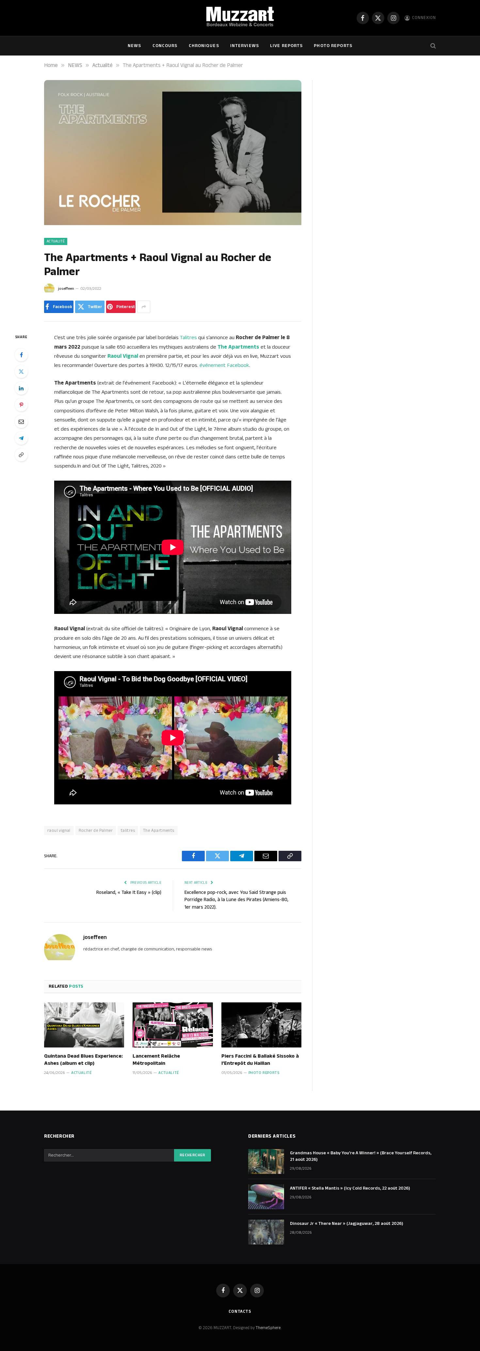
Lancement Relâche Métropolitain (156, 1060)
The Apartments (158, 830)
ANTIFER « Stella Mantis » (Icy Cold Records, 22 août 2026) (350, 1188)
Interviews (244, 45)
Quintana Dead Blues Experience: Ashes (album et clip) (83, 1060)
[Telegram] (21, 438)
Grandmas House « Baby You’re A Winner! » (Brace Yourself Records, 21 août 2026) (360, 1156)
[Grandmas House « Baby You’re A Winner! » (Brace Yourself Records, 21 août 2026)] (266, 1161)
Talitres (188, 337)
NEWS (134, 45)
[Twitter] (21, 371)
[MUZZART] (240, 18)
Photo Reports (333, 45)
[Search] (432, 46)
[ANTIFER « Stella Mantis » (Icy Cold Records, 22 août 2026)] (266, 1196)
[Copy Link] (21, 454)
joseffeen (66, 288)
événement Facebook (224, 365)
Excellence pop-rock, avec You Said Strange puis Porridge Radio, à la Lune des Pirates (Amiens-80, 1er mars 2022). (236, 900)
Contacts (240, 1311)
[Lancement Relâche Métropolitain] (173, 1024)
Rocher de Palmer (96, 830)
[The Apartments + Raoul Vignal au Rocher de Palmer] (172, 224)
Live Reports (286, 45)
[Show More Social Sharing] (143, 307)
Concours (165, 45)
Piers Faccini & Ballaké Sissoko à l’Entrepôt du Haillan (260, 1060)
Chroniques (204, 45)
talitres (128, 830)
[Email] (21, 421)
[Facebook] (21, 354)
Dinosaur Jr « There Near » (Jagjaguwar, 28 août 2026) (346, 1223)
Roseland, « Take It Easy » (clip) (128, 892)
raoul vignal (59, 830)
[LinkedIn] (21, 388)
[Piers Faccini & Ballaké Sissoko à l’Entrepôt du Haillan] (261, 1024)
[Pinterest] (21, 404)
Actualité (56, 241)
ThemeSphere (268, 1328)
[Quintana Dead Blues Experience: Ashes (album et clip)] (84, 1024)
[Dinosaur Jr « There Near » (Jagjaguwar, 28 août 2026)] (266, 1232)
